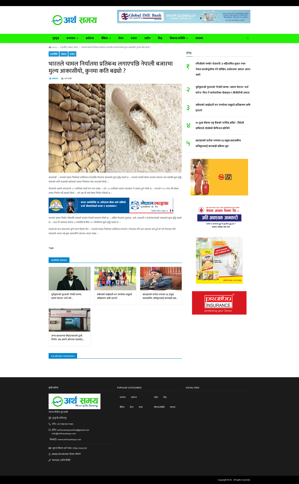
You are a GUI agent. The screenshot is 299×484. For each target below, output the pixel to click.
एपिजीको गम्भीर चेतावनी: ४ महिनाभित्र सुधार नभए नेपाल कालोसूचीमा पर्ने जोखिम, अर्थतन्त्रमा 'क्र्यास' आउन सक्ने (223, 69)
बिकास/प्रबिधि (159, 407)
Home (54, 47)
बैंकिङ (122, 407)
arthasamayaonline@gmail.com (73, 430)
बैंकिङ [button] (105, 38)
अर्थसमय (54, 78)
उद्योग (147, 38)
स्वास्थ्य (199, 38)
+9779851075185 (65, 424)
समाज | (71, 47)
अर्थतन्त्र (90, 38)
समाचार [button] (71, 38)
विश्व (160, 38)
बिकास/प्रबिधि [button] (178, 38)
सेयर (121, 38)
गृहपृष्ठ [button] (55, 38)
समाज (63, 54)
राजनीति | (64, 47)
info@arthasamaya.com (64, 434)
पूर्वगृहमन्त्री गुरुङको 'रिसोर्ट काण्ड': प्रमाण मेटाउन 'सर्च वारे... (66, 296)
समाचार (123, 397)
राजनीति (53, 54)
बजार (134, 38)
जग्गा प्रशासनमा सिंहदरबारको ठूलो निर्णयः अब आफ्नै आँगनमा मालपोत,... (67, 338)
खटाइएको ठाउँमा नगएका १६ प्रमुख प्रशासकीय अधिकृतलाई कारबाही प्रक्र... (160, 296)
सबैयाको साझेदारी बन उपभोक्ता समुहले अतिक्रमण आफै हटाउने (114, 296)
